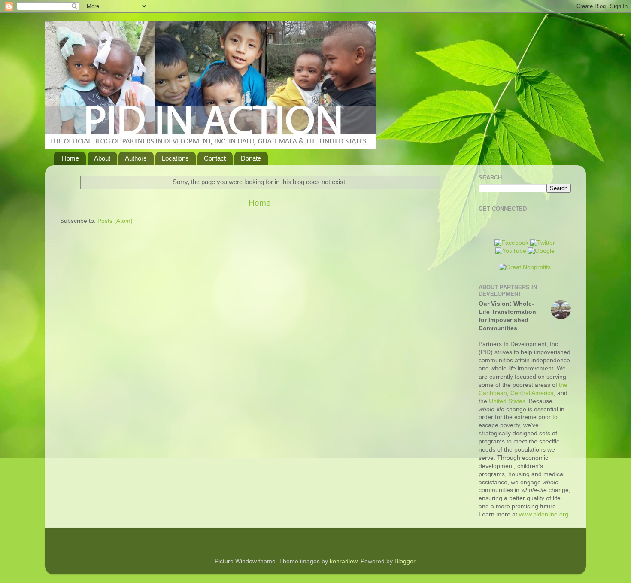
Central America (532, 393)
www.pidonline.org (543, 514)
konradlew (343, 561)
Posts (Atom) (115, 221)
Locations (175, 158)
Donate (251, 158)
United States (507, 401)
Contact (215, 158)
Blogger (404, 561)
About (102, 158)
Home (70, 158)
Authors (136, 158)
